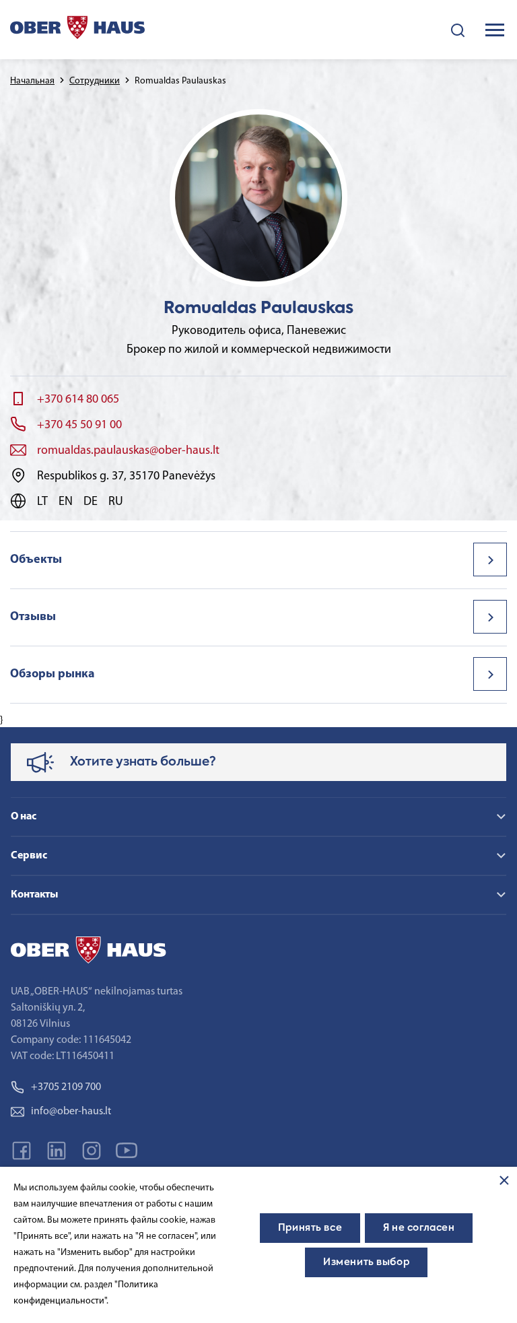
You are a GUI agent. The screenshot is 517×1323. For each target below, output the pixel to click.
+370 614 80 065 (78, 400)
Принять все (310, 1228)
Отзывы (33, 617)
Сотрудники (94, 81)
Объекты (36, 560)
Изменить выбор (366, 1262)
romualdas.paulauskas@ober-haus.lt (128, 451)
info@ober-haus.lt (71, 1111)
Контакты (34, 894)
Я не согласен (418, 1228)
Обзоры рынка (52, 675)
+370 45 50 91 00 (79, 425)
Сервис (29, 855)
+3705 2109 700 (66, 1087)
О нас (23, 816)
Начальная (32, 81)
